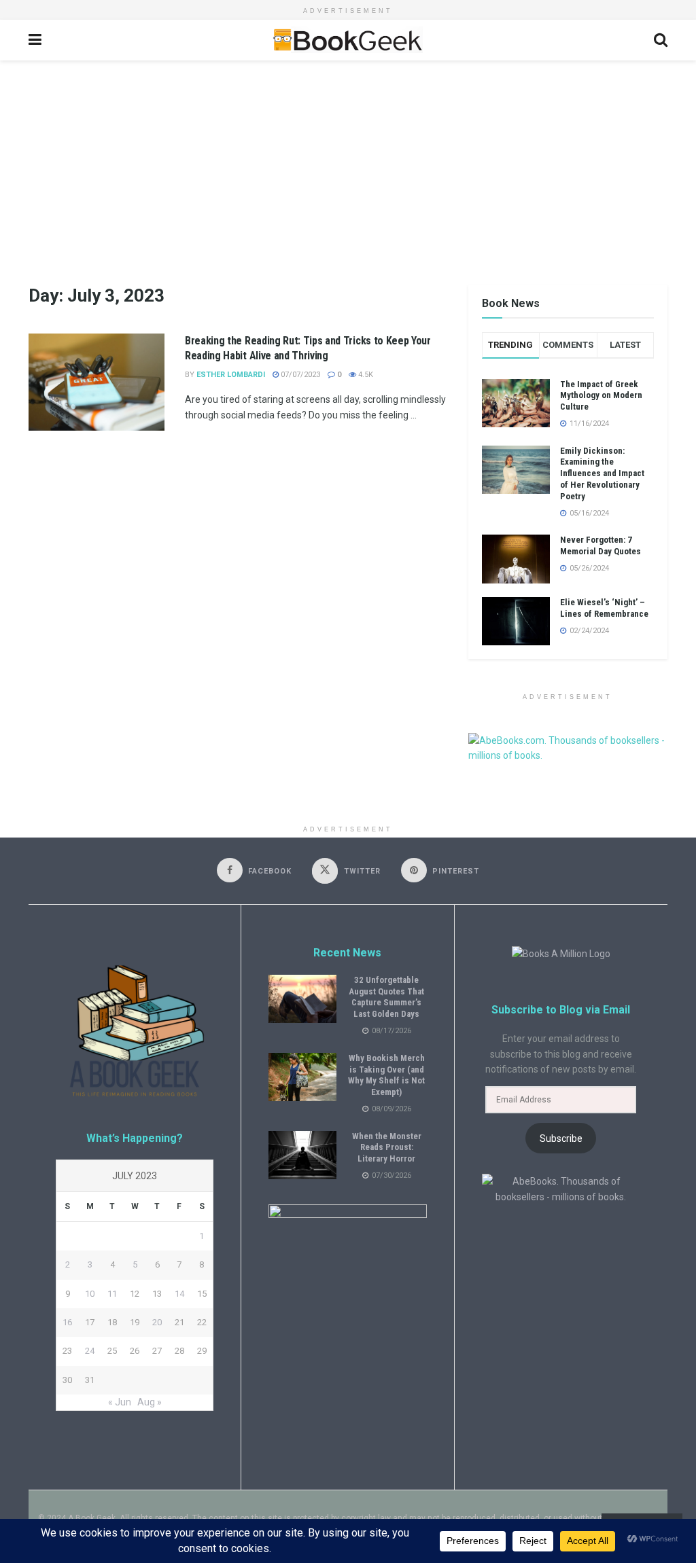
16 (67, 1322)
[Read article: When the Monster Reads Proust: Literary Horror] (302, 1155)
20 (157, 1322)
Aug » (149, 1402)
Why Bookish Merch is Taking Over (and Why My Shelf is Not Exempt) (386, 1075)
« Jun (119, 1402)
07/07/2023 (299, 374)
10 (89, 1294)
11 (112, 1294)
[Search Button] (660, 40)
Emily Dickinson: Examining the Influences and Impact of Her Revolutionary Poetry (602, 474)
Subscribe (561, 1138)
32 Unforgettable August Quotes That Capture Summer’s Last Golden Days (386, 997)
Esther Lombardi (230, 374)
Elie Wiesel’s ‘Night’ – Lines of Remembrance (604, 608)
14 (179, 1294)
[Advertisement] (348, 162)
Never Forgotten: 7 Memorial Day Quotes (600, 545)
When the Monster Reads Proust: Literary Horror (386, 1147)
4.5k (364, 374)
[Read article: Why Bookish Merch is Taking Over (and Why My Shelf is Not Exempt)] (302, 1077)
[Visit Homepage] (347, 40)
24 (89, 1351)
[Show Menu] (35, 40)
